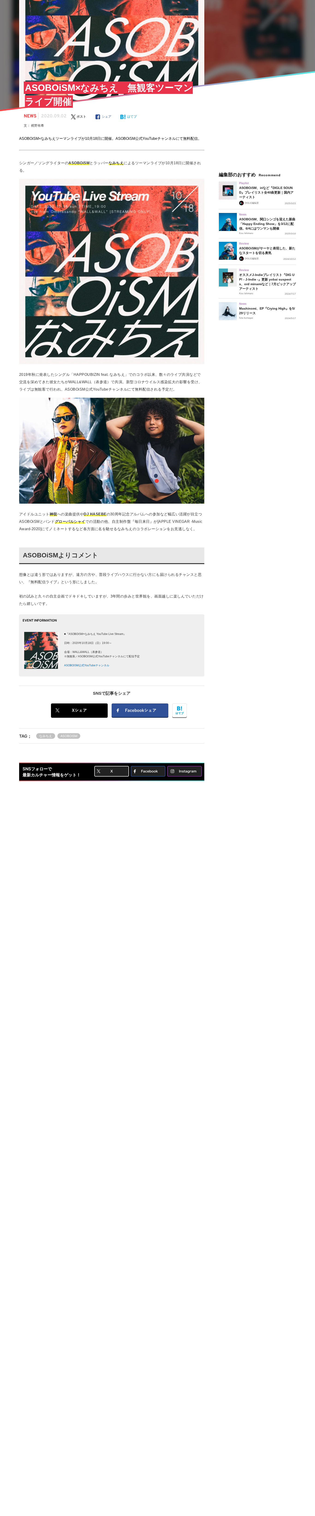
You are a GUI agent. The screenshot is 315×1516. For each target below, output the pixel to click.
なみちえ (45, 736)
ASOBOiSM (68, 736)
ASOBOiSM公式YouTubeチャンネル (86, 665)
